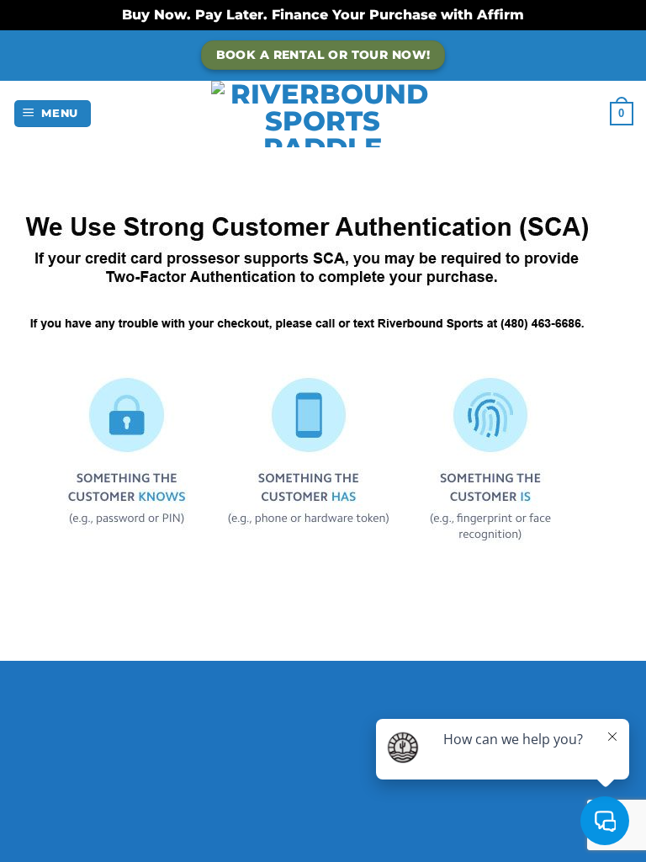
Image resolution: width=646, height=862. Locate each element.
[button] (53, 114)
